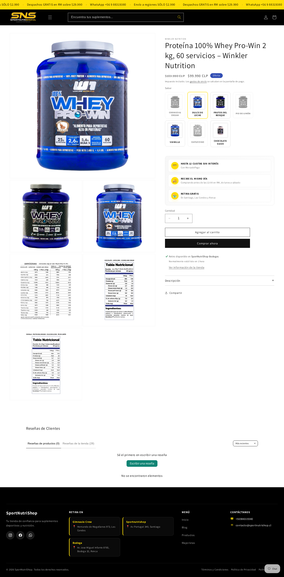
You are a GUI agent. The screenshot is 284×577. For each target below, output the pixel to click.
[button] (50, 17)
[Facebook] (20, 535)
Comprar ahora (207, 243)
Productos (188, 535)
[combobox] (126, 17)
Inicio (185, 519)
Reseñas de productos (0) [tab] (44, 443)
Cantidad (170, 210)
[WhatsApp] (30, 535)
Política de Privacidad (243, 569)
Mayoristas (188, 543)
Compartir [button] (175, 293)
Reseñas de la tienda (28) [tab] (78, 443)
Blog (184, 527)
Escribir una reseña (142, 463)
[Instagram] (10, 535)
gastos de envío (198, 81)
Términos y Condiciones (214, 569)
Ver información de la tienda (186, 267)
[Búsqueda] (179, 17)
